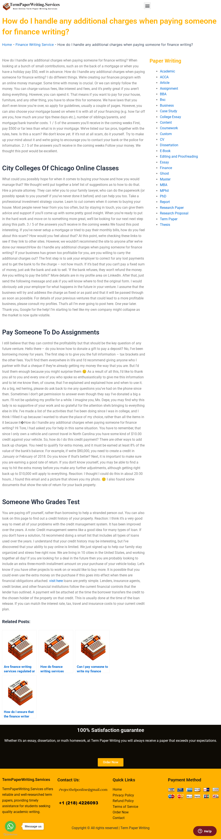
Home (7, 44)
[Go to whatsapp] (10, 826)
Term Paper (168, 219)
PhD (163, 196)
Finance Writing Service (35, 44)
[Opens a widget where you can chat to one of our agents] (205, 831)
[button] (147, 5)
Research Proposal (174, 213)
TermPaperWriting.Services (26, 779)
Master (165, 179)
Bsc (163, 100)
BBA (163, 94)
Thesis (165, 225)
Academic (167, 71)
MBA (163, 185)
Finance (166, 168)
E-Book (165, 151)
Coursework (169, 128)
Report (165, 202)
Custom (166, 134)
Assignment (169, 88)
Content (166, 122)
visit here (56, 581)
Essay (164, 162)
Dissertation (169, 145)
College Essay (170, 117)
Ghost (164, 173)
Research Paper (172, 208)
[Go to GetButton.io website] (10, 834)
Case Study (168, 111)
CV (162, 139)
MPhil (164, 191)
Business (167, 105)
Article (164, 83)
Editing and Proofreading (179, 156)
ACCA (164, 77)
